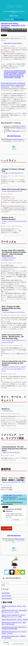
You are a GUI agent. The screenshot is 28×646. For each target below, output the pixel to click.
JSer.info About (6, 593)
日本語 (11, 15)
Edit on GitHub (17, 29)
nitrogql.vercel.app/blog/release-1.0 (13, 172)
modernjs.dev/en (8, 410)
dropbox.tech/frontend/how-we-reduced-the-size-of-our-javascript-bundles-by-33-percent (14, 369)
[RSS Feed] (17, 572)
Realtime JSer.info (19, 19)
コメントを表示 (6, 528)
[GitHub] (11, 572)
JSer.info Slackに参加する (10, 497)
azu (14, 567)
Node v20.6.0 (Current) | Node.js (13, 43)
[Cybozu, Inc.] (13, 149)
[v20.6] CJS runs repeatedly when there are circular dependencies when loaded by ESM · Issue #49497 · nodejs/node (15, 72)
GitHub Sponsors (18, 139)
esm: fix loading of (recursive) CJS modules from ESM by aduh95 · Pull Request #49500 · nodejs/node (14, 76)
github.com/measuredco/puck (11, 452)
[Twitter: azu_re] (15, 561)
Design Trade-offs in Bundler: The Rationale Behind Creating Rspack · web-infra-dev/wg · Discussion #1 (13, 84)
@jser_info (15, 131)
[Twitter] (6, 572)
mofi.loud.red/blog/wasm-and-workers (14, 312)
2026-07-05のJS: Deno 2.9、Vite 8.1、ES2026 (15, 619)
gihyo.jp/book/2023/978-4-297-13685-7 (14, 482)
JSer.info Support (6, 595)
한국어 (16, 15)
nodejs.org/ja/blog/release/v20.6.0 (12, 191)
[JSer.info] (14, 6)
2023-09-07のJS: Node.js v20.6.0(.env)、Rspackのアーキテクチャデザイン (13, 25)
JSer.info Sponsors (14, 136)
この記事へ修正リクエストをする (12, 495)
